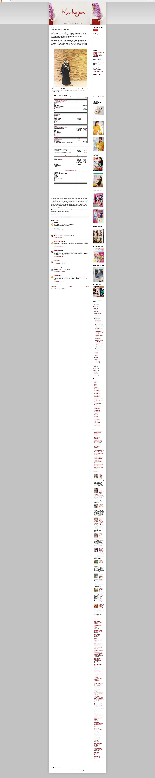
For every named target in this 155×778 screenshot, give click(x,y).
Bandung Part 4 (97, 393)
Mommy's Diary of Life (58, 241)
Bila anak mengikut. (98, 671)
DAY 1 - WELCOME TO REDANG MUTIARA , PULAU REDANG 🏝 (98, 646)
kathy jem (56, 233)
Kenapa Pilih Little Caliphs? (101, 561)
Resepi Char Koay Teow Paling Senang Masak (99, 456)
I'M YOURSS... (97, 689)
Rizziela (55, 260)
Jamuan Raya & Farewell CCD (98, 349)
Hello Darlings (97, 635)
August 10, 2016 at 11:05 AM (59, 271)
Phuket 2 (96, 414)
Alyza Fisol (96, 722)
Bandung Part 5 (97, 395)
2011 (95, 372)
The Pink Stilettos (98, 743)
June (96, 353)
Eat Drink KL (97, 621)
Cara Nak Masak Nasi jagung (101, 549)
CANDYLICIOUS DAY (98, 749)
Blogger (82, 770)
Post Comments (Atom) (61, 288)
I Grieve (95, 627)
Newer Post (53, 286)
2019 (95, 306)
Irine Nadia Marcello (98, 683)
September (97, 316)
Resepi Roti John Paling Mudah (101, 605)
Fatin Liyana (96, 696)
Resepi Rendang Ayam (98, 464)
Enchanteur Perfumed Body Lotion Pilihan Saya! (98, 724)
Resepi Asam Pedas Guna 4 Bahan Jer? (98, 441)
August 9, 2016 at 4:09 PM (59, 237)
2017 (95, 309)
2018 (95, 308)
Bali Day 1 (96, 381)
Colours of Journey (98, 643)
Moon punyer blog (98, 630)
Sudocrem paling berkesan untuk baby (101, 576)
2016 (95, 311)
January (97, 362)
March (96, 359)
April (96, 357)
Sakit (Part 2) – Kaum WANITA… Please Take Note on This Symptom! (98, 692)
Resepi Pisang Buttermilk (97, 438)
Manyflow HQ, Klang (98, 622)
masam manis (97, 738)
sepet (95, 638)
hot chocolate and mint (98, 626)
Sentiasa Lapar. (98, 320)
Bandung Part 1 (97, 388)
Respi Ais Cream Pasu (98, 451)
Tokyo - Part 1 (97, 419)
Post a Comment (56, 283)
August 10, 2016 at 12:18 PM (59, 281)
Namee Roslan (97, 756)
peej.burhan (96, 670)
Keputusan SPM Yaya (98, 631)
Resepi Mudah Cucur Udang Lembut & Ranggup (98, 432)
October (97, 315)
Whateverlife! (97, 733)
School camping (97, 710)
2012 (95, 370)
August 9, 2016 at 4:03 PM (59, 229)
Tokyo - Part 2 (97, 421)
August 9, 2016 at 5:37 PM (59, 246)
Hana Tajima (96, 752)
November (97, 313)
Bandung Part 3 (97, 391)
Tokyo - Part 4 (97, 424)
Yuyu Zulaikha (97, 634)
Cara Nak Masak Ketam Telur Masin (101, 506)
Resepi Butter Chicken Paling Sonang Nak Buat (99, 450)
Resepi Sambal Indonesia (97, 447)
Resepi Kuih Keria (97, 460)
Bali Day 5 (96, 387)
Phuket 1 (96, 413)
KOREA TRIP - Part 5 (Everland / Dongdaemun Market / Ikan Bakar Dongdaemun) (98, 678)
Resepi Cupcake (97, 465)
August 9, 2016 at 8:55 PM (59, 256)
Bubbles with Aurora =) (98, 734)
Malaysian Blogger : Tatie (98, 651)
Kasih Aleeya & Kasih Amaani (98, 675)
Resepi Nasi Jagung (98, 458)
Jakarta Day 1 (97, 408)
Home (70, 286)
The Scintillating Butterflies (97, 659)
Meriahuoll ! (96, 728)
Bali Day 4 (96, 385)
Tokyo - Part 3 (97, 422)
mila (55, 222)
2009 (95, 375)
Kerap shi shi (97, 338)
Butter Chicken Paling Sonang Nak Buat (101, 476)
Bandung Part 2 (97, 390)
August (96, 318)
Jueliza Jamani (57, 250)
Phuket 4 (96, 417)
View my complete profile (98, 71)
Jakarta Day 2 (97, 410)
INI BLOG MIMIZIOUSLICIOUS (98, 714)
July (96, 352)
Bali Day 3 (96, 384)
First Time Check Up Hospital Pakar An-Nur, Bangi (99, 332)
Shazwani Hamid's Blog (98, 704)
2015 (95, 365)
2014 (95, 366)
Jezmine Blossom (98, 748)
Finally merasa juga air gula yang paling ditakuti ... (99, 326)
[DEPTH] (96, 753)
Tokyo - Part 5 (97, 425)
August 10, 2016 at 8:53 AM (59, 263)
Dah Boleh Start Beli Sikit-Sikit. (99, 341)
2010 (95, 373)
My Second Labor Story (98, 705)
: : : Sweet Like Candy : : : (98, 709)
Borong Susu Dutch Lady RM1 (99, 322)
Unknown (56, 275)
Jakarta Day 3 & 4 (97, 411)
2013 (95, 368)
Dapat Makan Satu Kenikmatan (99, 329)
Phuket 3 (96, 416)
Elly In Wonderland (98, 664)
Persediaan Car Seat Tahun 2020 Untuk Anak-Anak (98, 685)
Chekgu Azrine (57, 267)
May (96, 355)
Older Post (87, 286)
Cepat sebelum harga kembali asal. (99, 346)
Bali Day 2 (96, 382)
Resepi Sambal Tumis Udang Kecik (98, 468)
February (97, 361)
